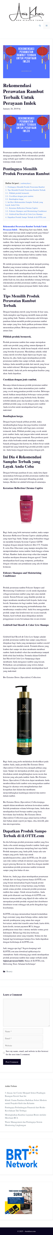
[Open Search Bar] (40, 25)
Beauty (9, 971)
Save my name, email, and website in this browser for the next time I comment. (27, 1053)
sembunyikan (25, 183)
